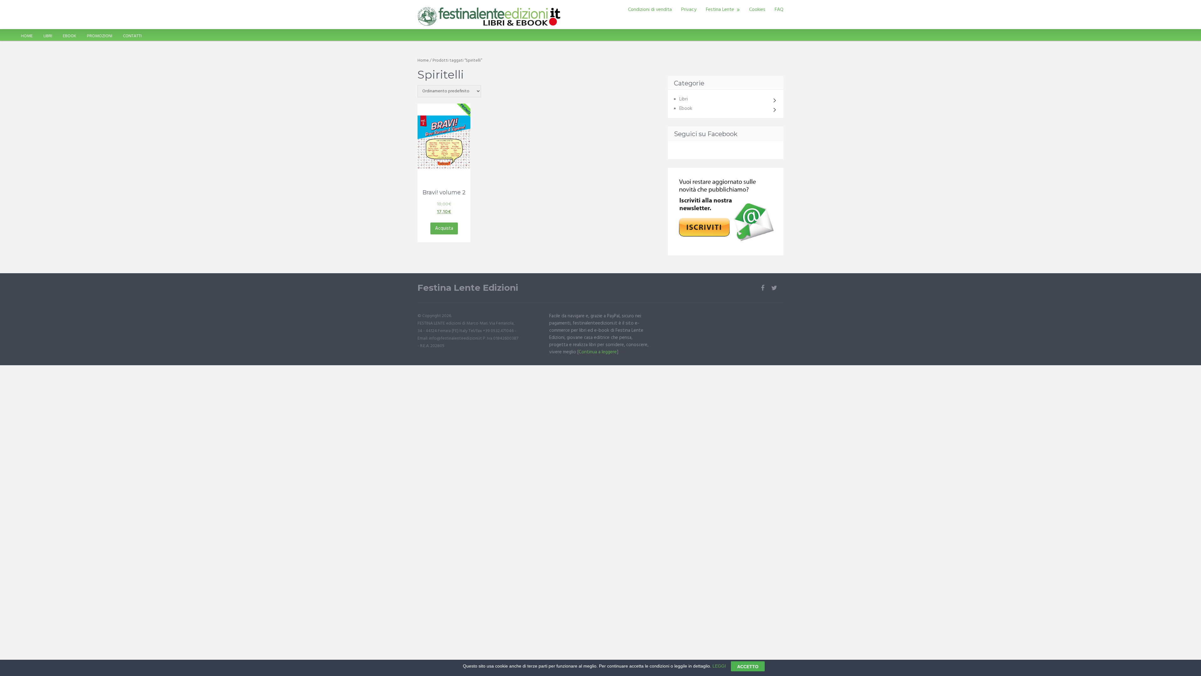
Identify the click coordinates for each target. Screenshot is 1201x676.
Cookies (757, 9)
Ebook (685, 108)
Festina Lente (720, 9)
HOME (27, 36)
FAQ (779, 9)
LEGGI (719, 665)
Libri (683, 99)
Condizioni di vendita (650, 9)
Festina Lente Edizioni (468, 288)
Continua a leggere (598, 352)
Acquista (444, 228)
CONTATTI (132, 36)
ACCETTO (747, 666)
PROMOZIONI (99, 36)
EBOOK (69, 36)
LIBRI (47, 36)
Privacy (689, 9)
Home (423, 60)
